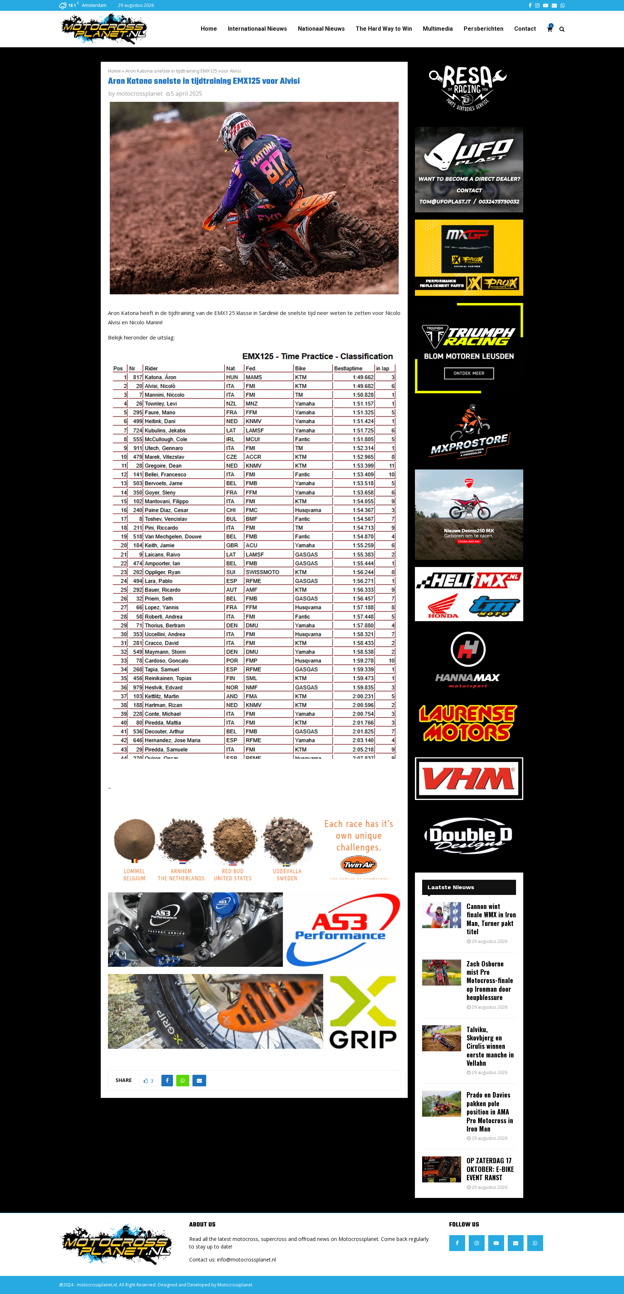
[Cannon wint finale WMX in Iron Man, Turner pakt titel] (441, 915)
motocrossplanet (139, 94)
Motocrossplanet (234, 1285)
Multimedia (438, 28)
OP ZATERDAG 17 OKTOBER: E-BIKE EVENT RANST (490, 1169)
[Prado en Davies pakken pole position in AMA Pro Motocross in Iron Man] (441, 1104)
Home (209, 28)
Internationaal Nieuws (257, 28)
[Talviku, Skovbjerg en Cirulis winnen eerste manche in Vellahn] (441, 1038)
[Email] (516, 1243)
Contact (525, 28)
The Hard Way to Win (384, 28)
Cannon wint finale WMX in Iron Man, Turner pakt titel (491, 918)
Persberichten (483, 28)
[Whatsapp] (535, 1243)
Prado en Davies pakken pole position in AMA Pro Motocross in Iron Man (490, 1111)
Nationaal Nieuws (321, 28)
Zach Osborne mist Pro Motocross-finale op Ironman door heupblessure (490, 980)
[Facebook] (457, 1243)
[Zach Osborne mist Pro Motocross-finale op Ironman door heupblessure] (441, 973)
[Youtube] (496, 1243)
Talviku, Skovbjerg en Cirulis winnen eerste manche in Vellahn (490, 1046)
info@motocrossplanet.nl (246, 1259)
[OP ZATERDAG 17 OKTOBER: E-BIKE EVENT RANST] (441, 1169)
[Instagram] (477, 1243)
